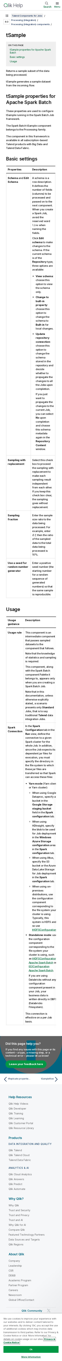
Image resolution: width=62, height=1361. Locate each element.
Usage (13, 61)
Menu (57, 6)
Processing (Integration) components (30, 24)
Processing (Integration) (23, 20)
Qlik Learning (16, 1118)
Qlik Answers (16, 1179)
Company (14, 1260)
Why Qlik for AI (17, 1224)
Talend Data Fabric (20, 1159)
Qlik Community (32, 1310)
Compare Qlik (17, 1229)
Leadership (15, 1265)
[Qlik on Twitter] (48, 1310)
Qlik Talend (15, 1150)
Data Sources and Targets (24, 1239)
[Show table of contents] (6, 15)
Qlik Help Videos (18, 1103)
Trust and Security (19, 1210)
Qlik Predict (15, 1184)
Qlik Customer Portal (21, 1123)
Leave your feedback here (26, 1064)
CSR (11, 1270)
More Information (31, 1356)
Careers (13, 1290)
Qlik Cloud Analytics (20, 1174)
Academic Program (20, 1280)
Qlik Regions (16, 1244)
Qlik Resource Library (21, 1128)
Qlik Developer (17, 1108)
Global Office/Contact (21, 1299)
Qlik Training (16, 1113)
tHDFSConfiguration (44, 929)
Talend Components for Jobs (27, 15)
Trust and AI (16, 1219)
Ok (31, 1349)
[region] (31, 1337)
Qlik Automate (17, 1188)
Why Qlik (14, 1205)
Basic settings (17, 56)
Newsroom (15, 1294)
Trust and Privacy (19, 1215)
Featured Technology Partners (27, 1234)
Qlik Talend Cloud (19, 1155)
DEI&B (12, 1275)
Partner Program (18, 1285)
